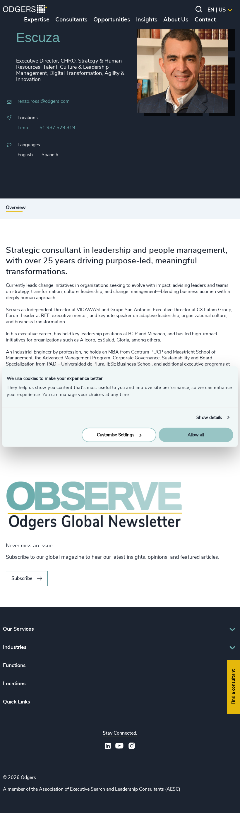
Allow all (196, 435)
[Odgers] (25, 10)
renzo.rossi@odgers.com (44, 101)
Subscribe (21, 578)
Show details (209, 417)
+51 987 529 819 (56, 127)
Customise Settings (115, 435)
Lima (23, 127)
